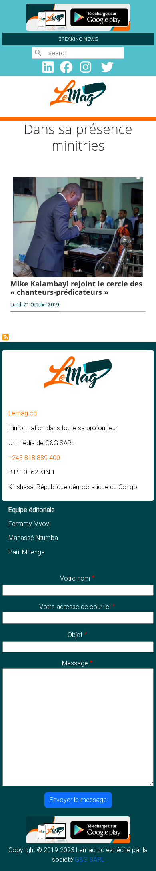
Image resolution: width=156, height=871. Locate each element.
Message (75, 663)
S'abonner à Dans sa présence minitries (5, 337)
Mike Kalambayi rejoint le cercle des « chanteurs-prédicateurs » (76, 288)
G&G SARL (89, 859)
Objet (75, 635)
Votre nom (75, 578)
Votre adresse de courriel (74, 607)
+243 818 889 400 (34, 458)
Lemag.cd (22, 413)
